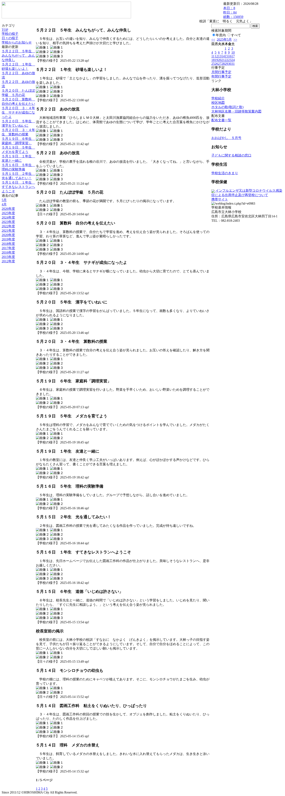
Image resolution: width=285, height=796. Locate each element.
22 (226, 60)
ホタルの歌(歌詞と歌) (227, 107)
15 (226, 56)
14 (223, 56)
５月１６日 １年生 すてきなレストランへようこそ (18, 187)
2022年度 (8, 226)
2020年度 (8, 235)
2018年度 (8, 243)
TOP (5, 29)
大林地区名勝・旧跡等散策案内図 (236, 111)
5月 (4, 200)
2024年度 (8, 217)
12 (216, 56)
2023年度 (8, 222)
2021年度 (8, 230)
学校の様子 (10, 33)
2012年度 (8, 261)
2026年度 (8, 208)
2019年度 (8, 239)
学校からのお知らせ (17, 42)
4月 (4, 204)
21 (223, 60)
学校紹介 (218, 98)
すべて (236, 35)
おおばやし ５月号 (226, 138)
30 (229, 63)
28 (223, 63)
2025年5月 (224, 39)
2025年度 (8, 213)
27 (219, 63)
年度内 (221, 35)
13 (219, 56)
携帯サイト (219, 199)
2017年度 (8, 248)
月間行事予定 (221, 72)
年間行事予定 (221, 76)
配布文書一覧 (221, 120)
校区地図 (218, 102)
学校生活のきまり (224, 173)
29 (226, 63)
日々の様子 (10, 38)
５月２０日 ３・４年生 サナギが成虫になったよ (18, 112)
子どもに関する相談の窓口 (231, 155)
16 (229, 56)
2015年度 (8, 257)
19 (216, 60)
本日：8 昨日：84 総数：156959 (233, 12)
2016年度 (8, 252)
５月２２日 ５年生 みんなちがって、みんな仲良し (18, 55)
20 (219, 60)
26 (216, 63)
